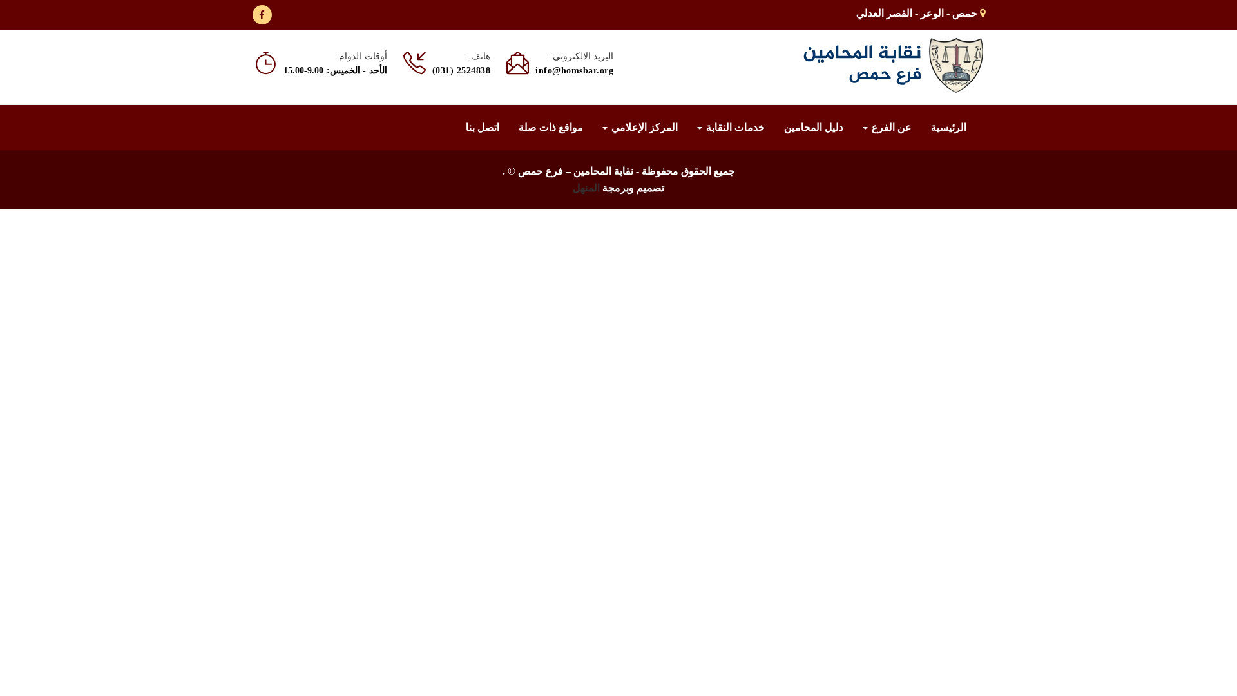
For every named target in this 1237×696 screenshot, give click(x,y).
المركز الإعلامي (643, 127)
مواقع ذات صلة (551, 127)
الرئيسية (948, 127)
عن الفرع (890, 127)
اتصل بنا (482, 127)
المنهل (586, 187)
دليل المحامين (813, 127)
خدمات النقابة (734, 127)
